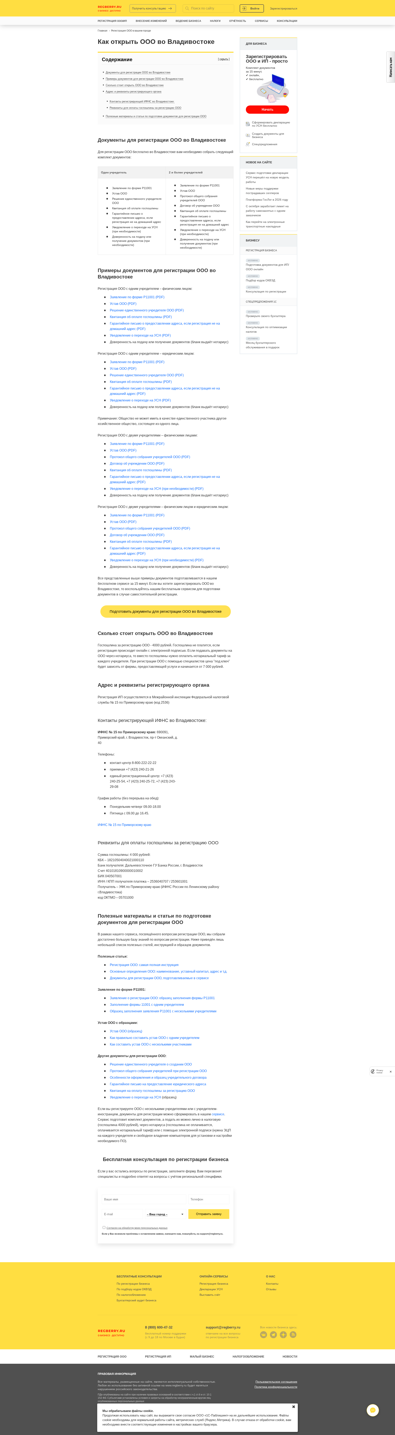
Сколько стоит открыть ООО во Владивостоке (135, 85)
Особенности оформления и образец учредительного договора (158, 1077)
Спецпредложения (264, 144)
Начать (267, 109)
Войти (254, 8)
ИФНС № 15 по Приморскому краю (124, 825)
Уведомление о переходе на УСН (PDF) (140, 335)
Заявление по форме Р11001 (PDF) (137, 297)
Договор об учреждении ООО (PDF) (137, 463)
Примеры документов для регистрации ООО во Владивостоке (144, 78)
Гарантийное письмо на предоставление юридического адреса (158, 1084)
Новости (290, 1356)
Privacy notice (379, 1071)
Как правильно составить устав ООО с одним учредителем (154, 1038)
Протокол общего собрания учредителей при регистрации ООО (158, 1071)
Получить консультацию (149, 8)
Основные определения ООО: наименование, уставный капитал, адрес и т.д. (168, 971)
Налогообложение (248, 1356)
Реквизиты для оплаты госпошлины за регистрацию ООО (145, 107)
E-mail (107, 1214)
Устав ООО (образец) (126, 1031)
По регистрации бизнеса (133, 1283)
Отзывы (271, 1289)
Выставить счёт (210, 1294)
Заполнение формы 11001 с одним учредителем (147, 1004)
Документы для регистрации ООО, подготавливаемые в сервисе (159, 978)
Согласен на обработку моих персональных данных (137, 1228)
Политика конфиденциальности (275, 1386)
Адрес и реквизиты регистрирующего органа (133, 91)
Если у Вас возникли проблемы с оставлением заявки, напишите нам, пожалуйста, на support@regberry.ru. (162, 1234)
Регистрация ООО (112, 1356)
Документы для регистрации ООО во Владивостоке (138, 72)
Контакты (272, 1283)
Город (150, 1214)
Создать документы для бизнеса (268, 135)
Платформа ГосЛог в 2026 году (267, 199)
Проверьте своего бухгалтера (266, 316)
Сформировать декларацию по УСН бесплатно (271, 124)
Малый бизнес (202, 1356)
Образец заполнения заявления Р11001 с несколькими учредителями (163, 1011)
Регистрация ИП (158, 1356)
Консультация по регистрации (266, 291)
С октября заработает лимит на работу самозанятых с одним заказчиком (267, 211)
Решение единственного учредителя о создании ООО (151, 1064)
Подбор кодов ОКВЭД (260, 280)
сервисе (218, 1114)
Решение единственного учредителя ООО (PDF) (147, 310)
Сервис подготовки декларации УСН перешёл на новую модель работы (267, 177)
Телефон (195, 1199)
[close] (391, 1071)
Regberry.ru (110, 8)
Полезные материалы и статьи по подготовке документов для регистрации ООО (156, 116)
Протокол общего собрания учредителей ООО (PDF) (150, 457)
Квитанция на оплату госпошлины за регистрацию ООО (152, 1090)
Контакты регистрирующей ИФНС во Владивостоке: (142, 101)
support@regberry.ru (223, 1327)
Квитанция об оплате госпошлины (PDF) (141, 317)
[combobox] (165, 1214)
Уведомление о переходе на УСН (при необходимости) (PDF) (156, 488)
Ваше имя (110, 1199)
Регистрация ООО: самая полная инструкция (144, 965)
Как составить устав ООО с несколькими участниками (151, 1044)
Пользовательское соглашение (276, 1381)
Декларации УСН (211, 1289)
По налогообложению (131, 1294)
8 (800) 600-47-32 (158, 1327)
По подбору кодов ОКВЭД (134, 1289)
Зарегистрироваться (283, 8)
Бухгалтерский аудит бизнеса (136, 1300)
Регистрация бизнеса (214, 1283)
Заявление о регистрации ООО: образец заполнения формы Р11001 (162, 998)
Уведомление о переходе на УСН (135, 1097)
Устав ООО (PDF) (123, 303)
